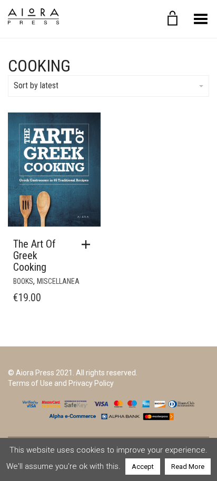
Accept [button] (143, 466)
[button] (88, 244)
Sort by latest (36, 85)
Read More (187, 466)
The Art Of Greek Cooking (34, 255)
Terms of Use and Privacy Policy (61, 383)
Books (23, 281)
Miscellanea (58, 281)
